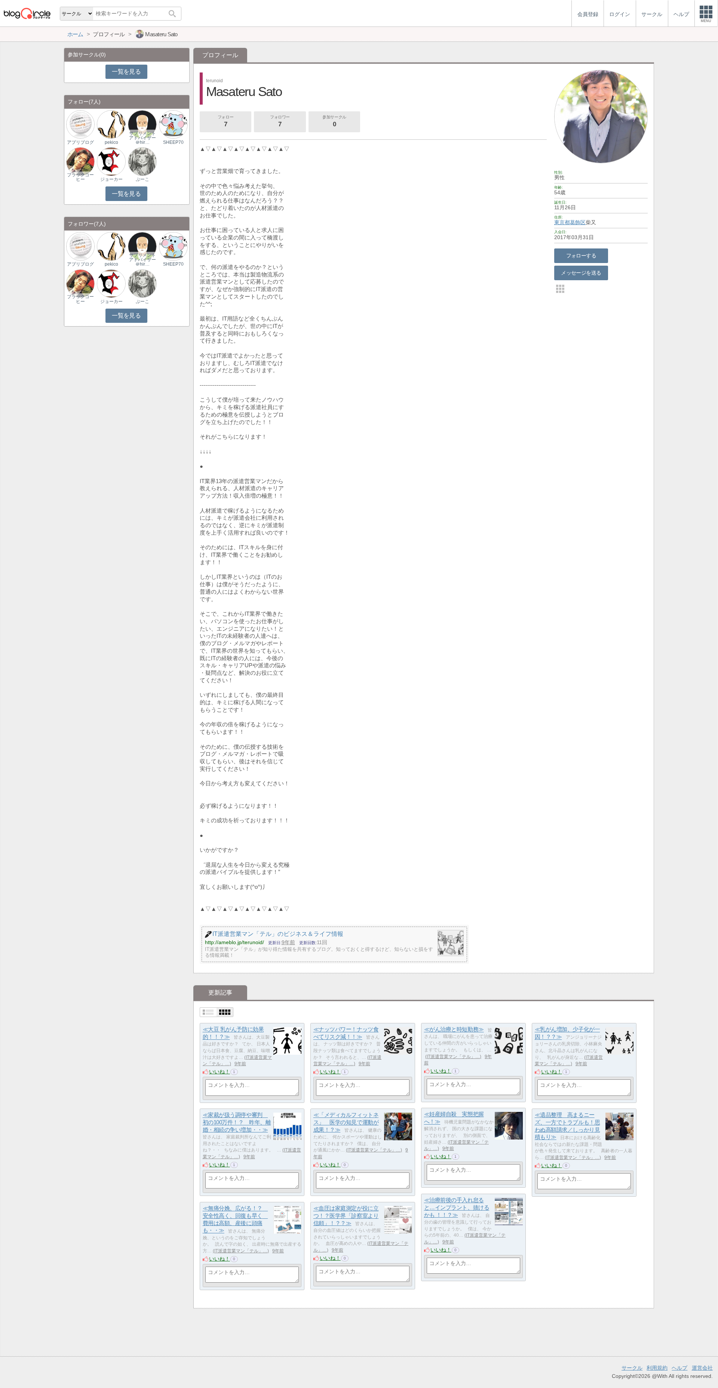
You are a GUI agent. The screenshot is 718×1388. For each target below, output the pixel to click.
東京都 (562, 222)
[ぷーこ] (142, 161)
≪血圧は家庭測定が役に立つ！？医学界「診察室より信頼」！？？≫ (346, 1215)
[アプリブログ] (80, 124)
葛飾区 (578, 222)
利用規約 (657, 1368)
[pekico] (111, 124)
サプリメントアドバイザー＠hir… (142, 138)
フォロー (225, 121)
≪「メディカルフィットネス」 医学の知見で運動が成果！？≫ (346, 1122)
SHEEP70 (173, 142)
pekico (111, 142)
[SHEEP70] (173, 124)
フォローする (581, 256)
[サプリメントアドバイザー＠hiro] (142, 124)
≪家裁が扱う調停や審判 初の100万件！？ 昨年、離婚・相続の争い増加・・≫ (237, 1122)
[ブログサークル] (27, 13)
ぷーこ (142, 179)
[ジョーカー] (111, 161)
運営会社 (702, 1368)
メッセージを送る (581, 273)
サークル (632, 1368)
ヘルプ (679, 1368)
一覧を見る (126, 71)
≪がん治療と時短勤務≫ (454, 1029)
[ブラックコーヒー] (80, 161)
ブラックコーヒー (80, 177)
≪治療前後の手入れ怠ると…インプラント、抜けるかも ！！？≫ (457, 1207)
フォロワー (280, 121)
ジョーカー (111, 179)
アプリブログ (80, 142)
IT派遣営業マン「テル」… (453, 1056)
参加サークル (334, 121)
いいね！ (219, 1072)
